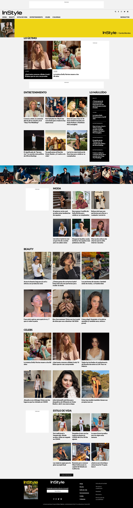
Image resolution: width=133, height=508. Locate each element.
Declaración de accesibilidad (100, 498)
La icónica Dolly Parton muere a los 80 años (66, 75)
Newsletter (124, 17)
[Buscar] (115, 11)
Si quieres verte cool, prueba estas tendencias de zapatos (61, 213)
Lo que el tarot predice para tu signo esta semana (99, 435)
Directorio (99, 494)
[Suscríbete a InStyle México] (66, 28)
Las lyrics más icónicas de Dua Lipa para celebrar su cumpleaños (76, 154)
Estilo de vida (22, 17)
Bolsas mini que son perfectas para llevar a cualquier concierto (99, 213)
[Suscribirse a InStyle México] (31, 490)
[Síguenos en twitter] (124, 11)
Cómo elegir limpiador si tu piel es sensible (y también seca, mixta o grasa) (94, 321)
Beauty (12, 17)
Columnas (56, 17)
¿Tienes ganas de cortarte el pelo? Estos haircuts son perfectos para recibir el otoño (99, 104)
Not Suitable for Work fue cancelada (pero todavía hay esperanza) (55, 120)
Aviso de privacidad (101, 483)
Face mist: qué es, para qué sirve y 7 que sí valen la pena (36, 320)
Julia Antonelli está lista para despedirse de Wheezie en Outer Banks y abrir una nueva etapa (64, 402)
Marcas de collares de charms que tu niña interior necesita (99, 241)
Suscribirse (57, 491)
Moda (4, 17)
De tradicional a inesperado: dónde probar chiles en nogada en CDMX (61, 436)
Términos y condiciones (99, 487)
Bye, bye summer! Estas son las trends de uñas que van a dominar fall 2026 (66, 320)
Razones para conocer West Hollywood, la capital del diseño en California (80, 466)
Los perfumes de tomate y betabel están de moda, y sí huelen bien (94, 282)
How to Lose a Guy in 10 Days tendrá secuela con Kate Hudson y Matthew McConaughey (76, 121)
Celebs (47, 17)
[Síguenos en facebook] (118, 11)
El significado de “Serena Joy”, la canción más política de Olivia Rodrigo (34, 154)
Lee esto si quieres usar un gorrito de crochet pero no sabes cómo (61, 241)
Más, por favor (66, 475)
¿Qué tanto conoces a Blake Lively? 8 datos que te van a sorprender (37, 75)
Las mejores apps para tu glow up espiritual (62, 464)
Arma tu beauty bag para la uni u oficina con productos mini (35, 282)
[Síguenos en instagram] (121, 11)
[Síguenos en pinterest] (127, 11)
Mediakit (98, 491)
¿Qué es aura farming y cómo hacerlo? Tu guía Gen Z (99, 465)
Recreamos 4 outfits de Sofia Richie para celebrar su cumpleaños (80, 213)
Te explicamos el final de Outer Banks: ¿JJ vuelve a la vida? (55, 154)
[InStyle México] (12, 13)
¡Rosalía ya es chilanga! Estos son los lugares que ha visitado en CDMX (37, 401)
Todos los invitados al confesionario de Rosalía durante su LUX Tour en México (94, 364)
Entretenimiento (36, 17)
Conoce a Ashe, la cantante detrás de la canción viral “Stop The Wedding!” (33, 120)
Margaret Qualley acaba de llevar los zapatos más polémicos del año (81, 241)
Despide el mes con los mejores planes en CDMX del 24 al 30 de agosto (80, 436)
